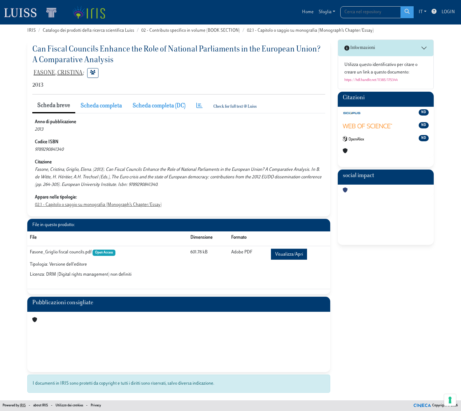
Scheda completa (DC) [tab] (159, 106)
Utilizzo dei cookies (69, 405)
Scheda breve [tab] (53, 106)
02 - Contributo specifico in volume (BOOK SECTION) (190, 30)
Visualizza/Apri (289, 254)
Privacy (96, 405)
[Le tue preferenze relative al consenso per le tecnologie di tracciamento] (450, 400)
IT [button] (421, 12)
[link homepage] (33, 12)
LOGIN (448, 12)
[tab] (199, 106)
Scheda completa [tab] (101, 106)
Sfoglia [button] (325, 12)
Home (308, 12)
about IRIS (40, 405)
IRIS (31, 30)
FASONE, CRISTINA (58, 73)
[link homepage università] (88, 12)
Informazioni (362, 48)
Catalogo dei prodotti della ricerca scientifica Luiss (88, 30)
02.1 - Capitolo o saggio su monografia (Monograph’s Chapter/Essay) (310, 30)
